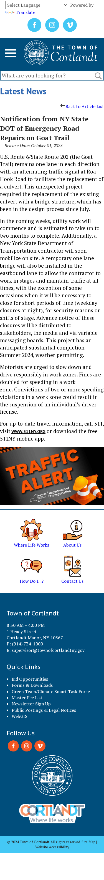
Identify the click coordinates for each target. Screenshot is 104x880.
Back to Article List (84, 106)
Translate (25, 12)
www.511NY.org (28, 431)
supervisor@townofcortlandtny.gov (48, 650)
